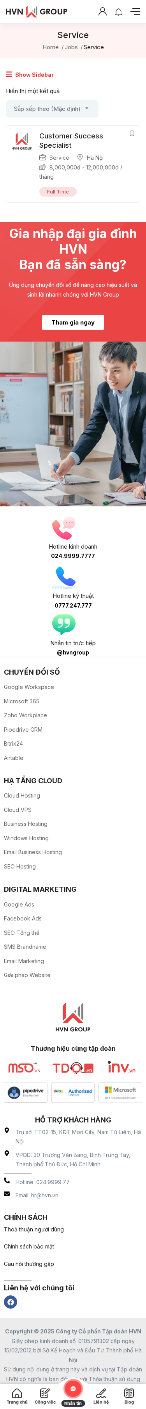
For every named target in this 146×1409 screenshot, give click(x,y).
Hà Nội (95, 157)
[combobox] (52, 108)
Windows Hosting (26, 838)
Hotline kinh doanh (73, 546)
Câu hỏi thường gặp (29, 1264)
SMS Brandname (25, 946)
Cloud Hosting (22, 795)
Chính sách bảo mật (29, 1246)
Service (59, 157)
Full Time (58, 191)
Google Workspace (29, 687)
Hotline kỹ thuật (73, 595)
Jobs (71, 47)
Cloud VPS (18, 809)
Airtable (13, 758)
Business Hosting (25, 823)
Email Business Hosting (33, 852)
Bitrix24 (13, 743)
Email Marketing (24, 961)
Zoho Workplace (25, 715)
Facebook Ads (23, 918)
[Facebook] (10, 1302)
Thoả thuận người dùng (34, 1229)
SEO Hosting (20, 866)
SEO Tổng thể (21, 932)
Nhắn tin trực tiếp (73, 643)
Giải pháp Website (27, 975)
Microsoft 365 (21, 701)
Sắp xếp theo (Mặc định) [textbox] (47, 108)
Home (50, 47)
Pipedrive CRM (23, 729)
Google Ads (19, 904)
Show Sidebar (34, 74)
